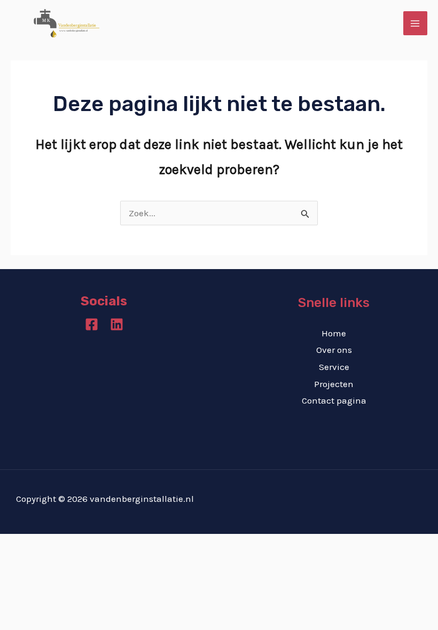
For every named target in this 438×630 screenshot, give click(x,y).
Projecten (334, 384)
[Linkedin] (116, 324)
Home (334, 333)
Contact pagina (334, 400)
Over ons (334, 349)
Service (334, 366)
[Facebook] (91, 324)
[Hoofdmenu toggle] (415, 23)
